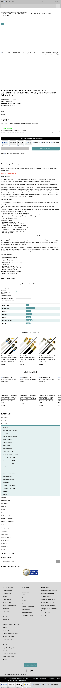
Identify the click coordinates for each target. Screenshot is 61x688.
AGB (23, 594)
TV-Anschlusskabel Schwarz (10, 460)
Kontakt (24, 600)
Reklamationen (7, 598)
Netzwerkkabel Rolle (8, 451)
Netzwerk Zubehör (6, 536)
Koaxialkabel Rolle (7, 475)
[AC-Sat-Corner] (9, 1)
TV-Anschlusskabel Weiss (9, 463)
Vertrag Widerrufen (27, 611)
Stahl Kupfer (28, 313)
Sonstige (5, 493)
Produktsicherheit (8, 589)
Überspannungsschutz (7, 527)
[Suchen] (58, 6)
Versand (23, 673)
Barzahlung (6, 650)
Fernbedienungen (6, 499)
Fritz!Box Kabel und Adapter (10, 435)
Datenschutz (25, 591)
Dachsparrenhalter (6, 515)
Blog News (6, 616)
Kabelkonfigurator (7, 447)
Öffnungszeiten (7, 592)
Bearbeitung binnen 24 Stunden (47, 590)
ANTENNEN (4, 416)
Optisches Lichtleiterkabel (10, 487)
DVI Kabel (5, 432)
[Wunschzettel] (49, 1)
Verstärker (4, 530)
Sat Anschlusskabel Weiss (14, 103)
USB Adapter (4, 533)
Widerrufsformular (8, 613)
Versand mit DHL (46, 613)
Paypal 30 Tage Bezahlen (10, 652)
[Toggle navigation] (2, 1)
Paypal (5, 626)
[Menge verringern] (3, 148)
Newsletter (6, 610)
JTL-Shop (57, 677)
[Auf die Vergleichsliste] (52, 27)
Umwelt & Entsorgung (28, 605)
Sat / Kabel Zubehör (30, 307)
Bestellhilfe (6, 607)
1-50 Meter (28, 316)
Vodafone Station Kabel (9, 472)
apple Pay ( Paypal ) (8, 647)
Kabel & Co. (4, 423)
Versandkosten (7, 601)
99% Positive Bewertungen (48, 606)
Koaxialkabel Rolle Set (8, 478)
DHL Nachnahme (7, 644)
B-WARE (3, 548)
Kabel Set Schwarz (7, 441)
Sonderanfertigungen (28, 614)
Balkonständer (5, 512)
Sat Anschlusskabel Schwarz (10, 454)
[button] (45, 1)
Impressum (25, 602)
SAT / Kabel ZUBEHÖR (7, 521)
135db (27, 304)
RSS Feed (5, 619)
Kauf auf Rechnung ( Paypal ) (11, 632)
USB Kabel (5, 469)
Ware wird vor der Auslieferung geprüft (47, 610)
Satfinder (3, 524)
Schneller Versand (46, 597)
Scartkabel (5, 490)
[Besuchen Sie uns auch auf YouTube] (32, 669)
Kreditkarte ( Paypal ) (8, 638)
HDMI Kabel (6, 481)
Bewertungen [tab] (16, 164)
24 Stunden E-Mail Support (48, 600)
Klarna (5, 658)
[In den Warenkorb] (2, 24)
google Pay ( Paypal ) (8, 635)
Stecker (3, 508)
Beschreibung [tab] (5, 164)
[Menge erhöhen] (27, 148)
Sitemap (24, 597)
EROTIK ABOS (5, 539)
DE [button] (40, 2)
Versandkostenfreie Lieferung (18, 123)
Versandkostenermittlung (10, 604)
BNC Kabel (5, 426)
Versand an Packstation (47, 616)
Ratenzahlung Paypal (9, 655)
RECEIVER (3, 420)
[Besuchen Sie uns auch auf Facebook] (28, 669)
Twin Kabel (5, 466)
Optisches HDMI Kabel (9, 484)
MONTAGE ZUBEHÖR (7, 518)
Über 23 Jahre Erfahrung (48, 603)
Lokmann (28, 322)
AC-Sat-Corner (29, 319)
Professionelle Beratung (47, 594)
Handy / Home (5, 542)
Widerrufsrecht (26, 608)
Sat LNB (3, 505)
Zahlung (5, 595)
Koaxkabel (28, 310)
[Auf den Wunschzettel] (56, 27)
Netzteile (3, 496)
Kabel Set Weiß (7, 444)
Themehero (43, 677)
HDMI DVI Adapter (8, 438)
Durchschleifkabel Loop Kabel (11, 429)
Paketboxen (4, 545)
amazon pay (6, 629)
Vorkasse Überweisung (9, 641)
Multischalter (4, 502)
